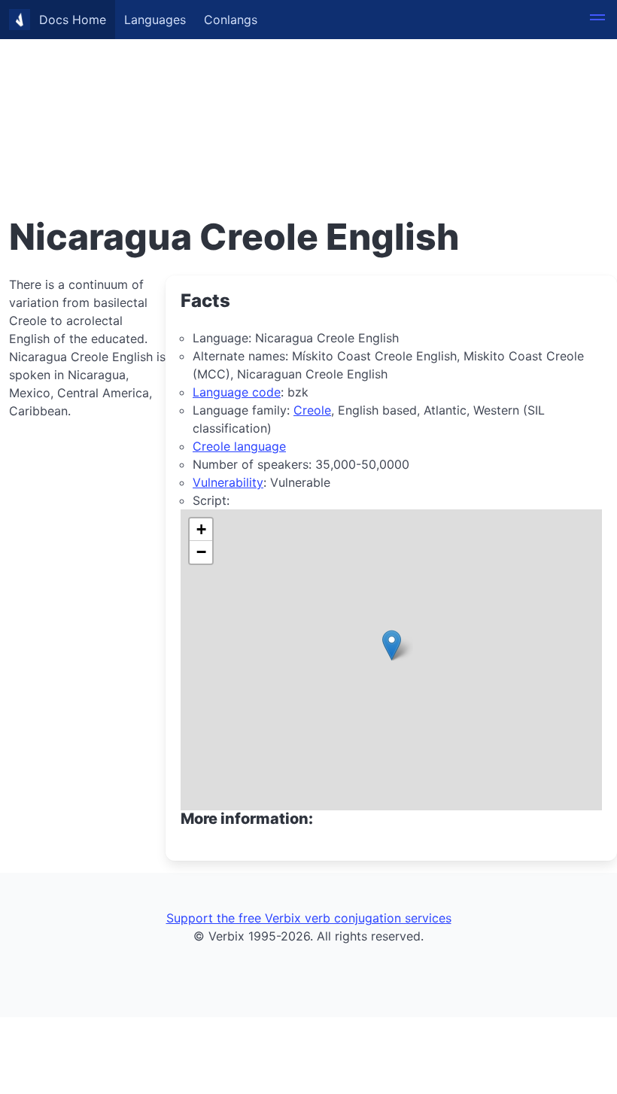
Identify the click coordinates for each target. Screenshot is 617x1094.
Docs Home (72, 19)
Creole (312, 410)
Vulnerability (228, 482)
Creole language (239, 446)
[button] (597, 20)
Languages (155, 19)
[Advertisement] (308, 105)
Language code (237, 392)
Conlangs (230, 19)
